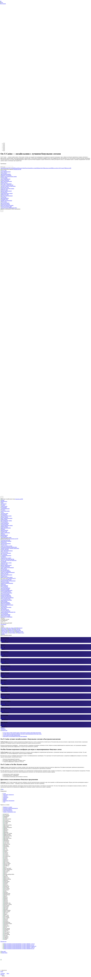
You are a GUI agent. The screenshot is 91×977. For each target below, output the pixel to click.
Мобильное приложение (8, 800)
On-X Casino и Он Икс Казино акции (11, 735)
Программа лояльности (8, 794)
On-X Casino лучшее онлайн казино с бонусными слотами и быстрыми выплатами (22, 732)
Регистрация (3, 3)
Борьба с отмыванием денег (9, 811)
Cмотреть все (19, 499)
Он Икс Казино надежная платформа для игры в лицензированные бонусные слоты (22, 733)
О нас (4, 793)
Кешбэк (5, 799)
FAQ (4, 801)
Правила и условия (7, 807)
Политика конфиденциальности (10, 808)
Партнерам (5, 797)
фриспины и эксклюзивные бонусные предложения (15, 736)
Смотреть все (17, 169)
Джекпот (5, 795)
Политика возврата (7, 809)
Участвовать (3, 624)
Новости (5, 798)
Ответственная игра (7, 810)
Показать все (3, 941)
